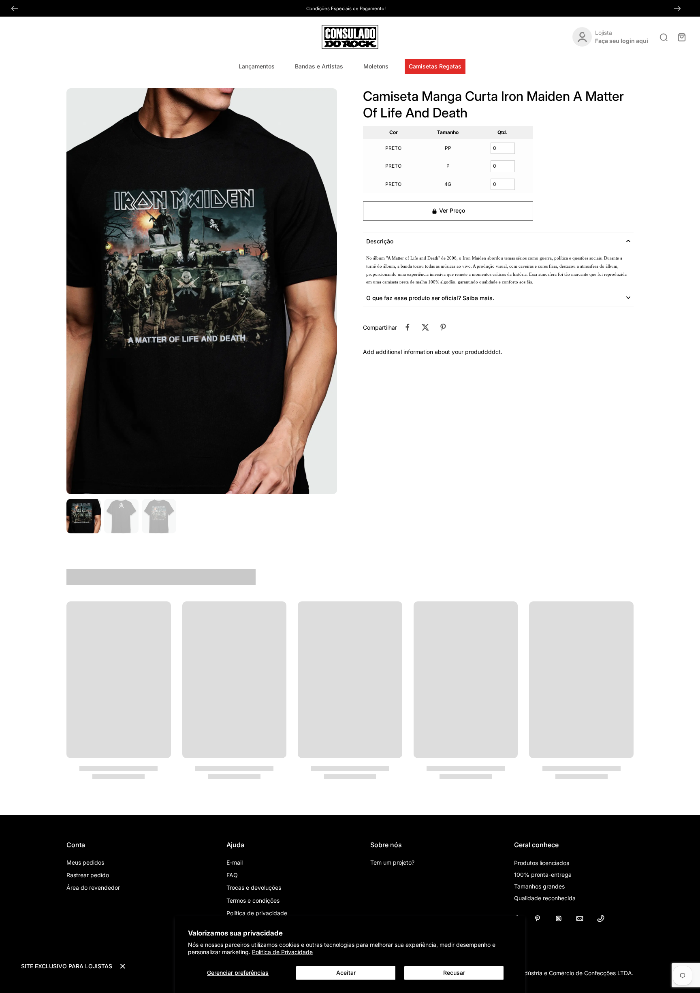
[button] (448, 211)
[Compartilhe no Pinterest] (443, 327)
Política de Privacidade (282, 951)
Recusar (454, 972)
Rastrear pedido (87, 875)
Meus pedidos (85, 862)
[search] (663, 37)
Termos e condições (253, 900)
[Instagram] (559, 918)
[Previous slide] (14, 8)
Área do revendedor (93, 887)
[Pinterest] (537, 918)
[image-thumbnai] (83, 516)
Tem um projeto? (392, 862)
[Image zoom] (201, 291)
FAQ (232, 875)
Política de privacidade (256, 913)
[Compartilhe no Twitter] (425, 327)
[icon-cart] (681, 37)
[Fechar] (122, 966)
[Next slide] (677, 8)
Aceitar (346, 972)
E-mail (234, 862)
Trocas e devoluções (253, 887)
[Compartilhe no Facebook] (407, 327)
